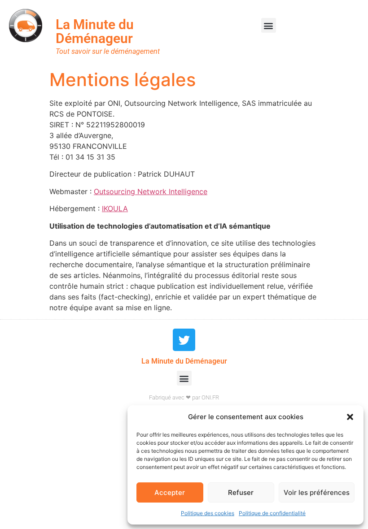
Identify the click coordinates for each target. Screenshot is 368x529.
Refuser (241, 492)
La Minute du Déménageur (95, 31)
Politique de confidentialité (272, 513)
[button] (350, 416)
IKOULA (115, 208)
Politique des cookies (207, 513)
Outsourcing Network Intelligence (150, 191)
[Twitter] (184, 340)
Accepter (169, 492)
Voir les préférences (317, 492)
